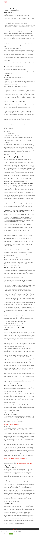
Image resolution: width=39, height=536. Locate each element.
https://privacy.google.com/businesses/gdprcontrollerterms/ (14, 458)
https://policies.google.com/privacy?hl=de (11, 424)
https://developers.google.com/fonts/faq (11, 422)
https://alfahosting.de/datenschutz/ (10, 88)
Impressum (23, 529)
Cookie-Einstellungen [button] (5, 533)
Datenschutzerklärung (16, 529)
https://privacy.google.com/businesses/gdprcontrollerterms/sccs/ (15, 459)
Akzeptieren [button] (11, 533)
